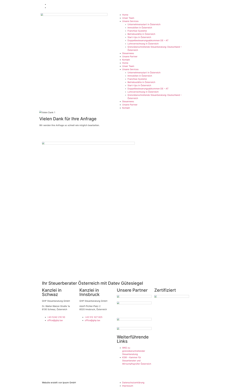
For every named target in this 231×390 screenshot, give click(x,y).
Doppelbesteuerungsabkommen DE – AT (148, 40)
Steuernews (128, 53)
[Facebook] (44, 370)
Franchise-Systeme (137, 30)
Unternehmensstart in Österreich (144, 24)
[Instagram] (51, 370)
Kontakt (126, 59)
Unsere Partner (129, 56)
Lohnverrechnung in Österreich (143, 43)
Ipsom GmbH (69, 382)
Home (125, 14)
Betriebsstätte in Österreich (141, 34)
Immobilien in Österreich (140, 27)
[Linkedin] (58, 370)
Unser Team (128, 18)
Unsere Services (130, 21)
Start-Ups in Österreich (139, 37)
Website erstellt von (52, 382)
